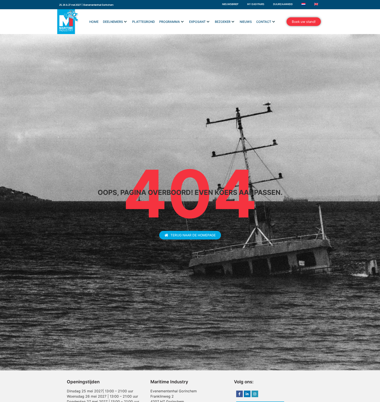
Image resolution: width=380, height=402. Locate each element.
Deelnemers (113, 22)
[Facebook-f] (239, 394)
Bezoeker (222, 22)
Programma (169, 22)
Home (94, 22)
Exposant (197, 22)
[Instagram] (255, 394)
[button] (304, 21)
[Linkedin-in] (247, 394)
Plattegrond (143, 22)
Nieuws (246, 22)
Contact (263, 22)
